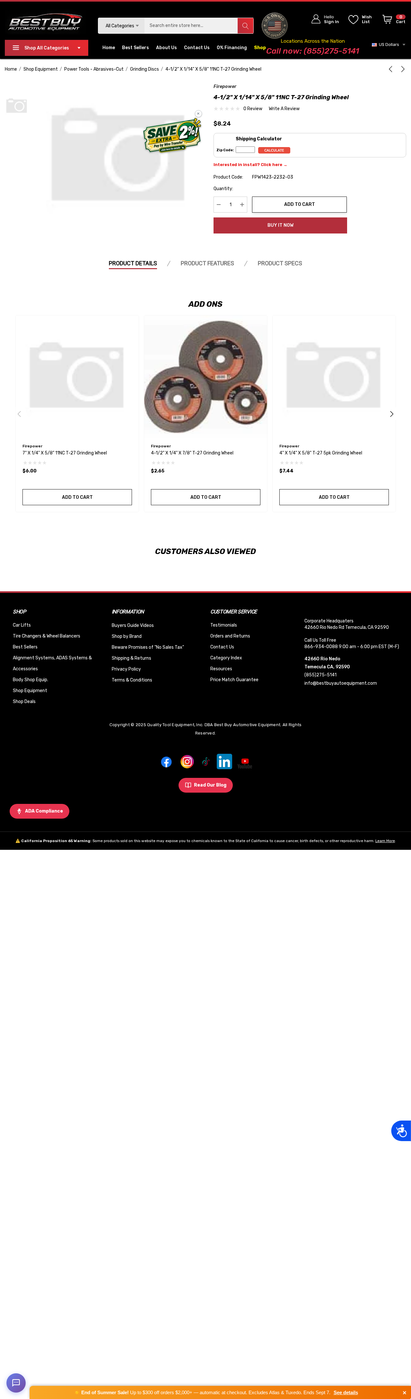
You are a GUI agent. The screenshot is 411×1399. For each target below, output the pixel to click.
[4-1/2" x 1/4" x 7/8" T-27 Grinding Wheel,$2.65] (205, 376)
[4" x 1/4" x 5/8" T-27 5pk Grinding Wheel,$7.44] (334, 376)
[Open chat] (16, 1383)
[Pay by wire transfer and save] (172, 136)
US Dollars (388, 44)
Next (391, 413)
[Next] (401, 69)
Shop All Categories (46, 48)
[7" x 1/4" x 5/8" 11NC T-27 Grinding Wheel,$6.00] (77, 376)
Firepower (225, 86)
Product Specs (280, 263)
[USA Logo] (274, 25)
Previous (19, 413)
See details (346, 1392)
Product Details (133, 263)
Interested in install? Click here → (250, 164)
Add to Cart (299, 204)
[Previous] (391, 69)
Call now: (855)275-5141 (312, 51)
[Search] (245, 26)
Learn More (385, 841)
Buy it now (280, 225)
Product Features (207, 263)
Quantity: (223, 188)
